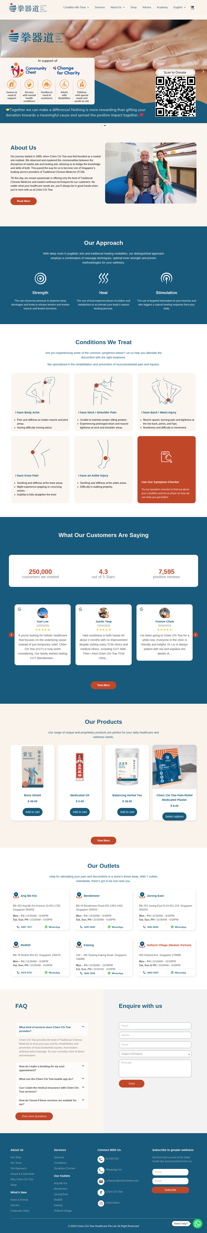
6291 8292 (89, 927)
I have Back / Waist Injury (159, 412)
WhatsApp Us (114, 1169)
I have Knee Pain (26, 475)
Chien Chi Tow (114, 1191)
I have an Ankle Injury (93, 475)
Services (100, 7)
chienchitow (113, 1202)
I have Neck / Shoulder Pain (97, 412)
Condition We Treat (74, 7)
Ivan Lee (43, 621)
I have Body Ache (27, 412)
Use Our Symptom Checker (160, 482)
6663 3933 (89, 973)
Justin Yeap (104, 621)
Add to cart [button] (33, 812)
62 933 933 (112, 1158)
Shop (134, 7)
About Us (116, 7)
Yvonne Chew (164, 621)
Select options (174, 816)
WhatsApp (54, 927)
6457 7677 (26, 927)
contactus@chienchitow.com (122, 1180)
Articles (146, 7)
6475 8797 (26, 972)
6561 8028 (152, 927)
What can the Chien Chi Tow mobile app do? (46, 1079)
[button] (4, 71)
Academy (162, 7)
